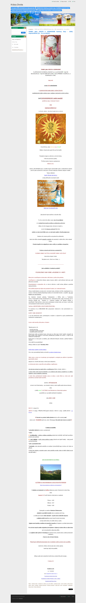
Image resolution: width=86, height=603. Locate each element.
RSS (70, 1)
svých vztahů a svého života (66, 583)
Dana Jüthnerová (37, 586)
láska (33, 585)
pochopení (65, 585)
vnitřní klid (57, 585)
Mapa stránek (64, 1)
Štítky (30, 583)
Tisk (74, 1)
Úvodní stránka (56, 1)
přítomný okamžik (50, 585)
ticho (61, 585)
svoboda (36, 585)
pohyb (30, 585)
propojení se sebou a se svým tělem (45, 583)
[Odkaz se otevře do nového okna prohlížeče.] (50, 65)
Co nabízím (31, 29)
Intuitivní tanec (34, 583)
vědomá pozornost (42, 585)
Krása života (31, 586)
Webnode (21, 598)
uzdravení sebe (57, 583)
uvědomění (70, 585)
